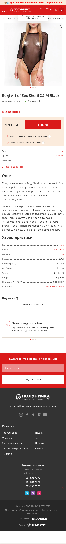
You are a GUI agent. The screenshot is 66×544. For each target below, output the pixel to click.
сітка (61, 160)
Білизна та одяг (36, 18)
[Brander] (39, 519)
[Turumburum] (37, 525)
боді (62, 150)
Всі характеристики (12, 166)
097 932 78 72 (33, 477)
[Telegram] (27, 493)
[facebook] (27, 415)
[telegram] (33, 415)
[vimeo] (39, 415)
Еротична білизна (54, 286)
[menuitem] (9, 432)
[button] (49, 10)
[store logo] (20, 10)
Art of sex (59, 155)
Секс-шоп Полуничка (13, 18)
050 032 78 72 (33, 481)
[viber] (33, 493)
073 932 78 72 (33, 486)
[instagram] (21, 415)
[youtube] (45, 415)
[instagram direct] (39, 493)
